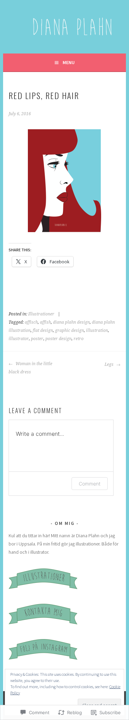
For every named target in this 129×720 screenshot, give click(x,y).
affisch (31, 322)
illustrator (19, 338)
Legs (110, 364)
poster (37, 338)
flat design (43, 330)
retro (79, 338)
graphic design (69, 330)
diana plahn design (71, 322)
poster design (58, 338)
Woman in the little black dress (30, 367)
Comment (89, 484)
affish (45, 322)
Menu (69, 62)
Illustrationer (41, 314)
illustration (97, 330)
